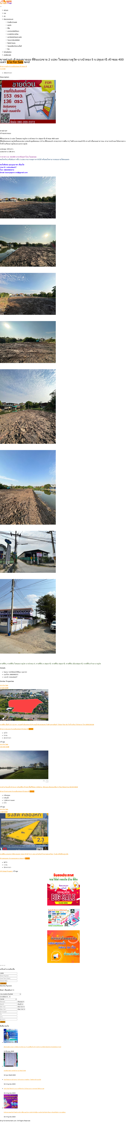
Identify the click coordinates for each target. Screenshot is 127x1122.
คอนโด (9, 25)
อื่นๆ (8, 49)
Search (3, 1022)
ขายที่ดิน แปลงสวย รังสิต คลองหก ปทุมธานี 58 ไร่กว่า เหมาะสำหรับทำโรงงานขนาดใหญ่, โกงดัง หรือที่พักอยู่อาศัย (34, 854)
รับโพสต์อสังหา (8, 52)
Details (31, 729)
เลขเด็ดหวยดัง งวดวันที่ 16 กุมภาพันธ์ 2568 (15, 1070)
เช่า (5, 16)
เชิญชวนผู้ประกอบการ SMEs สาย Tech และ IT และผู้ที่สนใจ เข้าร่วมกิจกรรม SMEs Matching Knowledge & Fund (32, 1047)
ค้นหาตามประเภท (8, 19)
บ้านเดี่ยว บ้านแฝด (12, 22)
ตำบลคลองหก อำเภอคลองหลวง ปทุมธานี (12, 858)
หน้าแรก (6, 10)
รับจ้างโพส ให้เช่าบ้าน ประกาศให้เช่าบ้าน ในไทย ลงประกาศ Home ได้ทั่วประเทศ (24, 1088)
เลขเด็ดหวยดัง (7, 55)
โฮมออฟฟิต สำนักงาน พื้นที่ (14, 46)
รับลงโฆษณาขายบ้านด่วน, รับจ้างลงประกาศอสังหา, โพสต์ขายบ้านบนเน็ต (22, 1079)
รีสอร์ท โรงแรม (11, 43)
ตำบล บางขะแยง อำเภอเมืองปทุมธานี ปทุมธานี (14, 729)
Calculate (3, 983)
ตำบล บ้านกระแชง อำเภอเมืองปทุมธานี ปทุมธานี (14, 791)
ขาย (5, 13)
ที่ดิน (8, 28)
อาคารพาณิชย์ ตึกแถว (13, 31)
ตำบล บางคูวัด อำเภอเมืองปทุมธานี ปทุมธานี (13, 66)
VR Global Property (6, 871)
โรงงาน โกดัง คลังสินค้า (13, 40)
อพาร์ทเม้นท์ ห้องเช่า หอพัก (14, 37)
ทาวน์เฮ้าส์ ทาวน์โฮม (12, 34)
